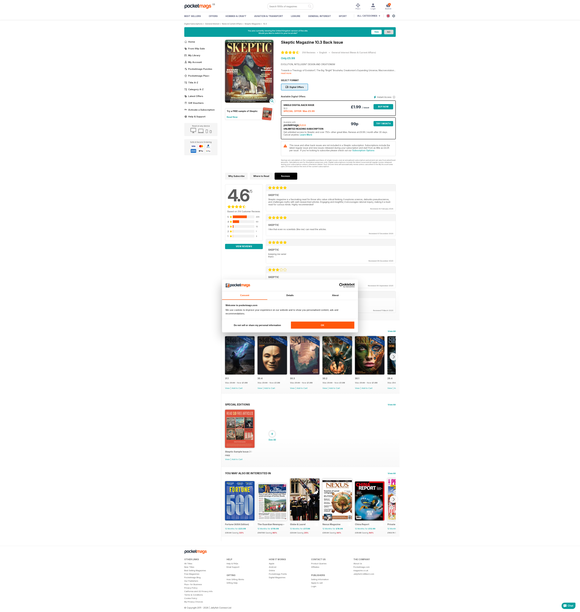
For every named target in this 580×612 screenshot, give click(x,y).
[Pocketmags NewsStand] (199, 6)
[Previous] (227, 356)
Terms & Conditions (193, 595)
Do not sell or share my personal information (257, 325)
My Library (194, 55)
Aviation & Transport (268, 16)
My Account (195, 62)
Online (272, 570)
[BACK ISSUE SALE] (240, 373)
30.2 (324, 378)
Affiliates (315, 567)
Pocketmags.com (361, 567)
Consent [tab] (244, 295)
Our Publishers (191, 581)
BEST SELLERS (192, 16)
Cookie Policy (190, 598)
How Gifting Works (235, 579)
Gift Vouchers (196, 103)
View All (392, 331)
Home (191, 41)
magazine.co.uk (360, 570)
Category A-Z (196, 89)
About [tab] (335, 295)
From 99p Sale (196, 48)
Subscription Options (363, 150)
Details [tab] (290, 295)
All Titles (188, 563)
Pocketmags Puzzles (200, 69)
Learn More (306, 134)
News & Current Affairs (232, 24)
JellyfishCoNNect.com (363, 574)
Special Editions (237, 404)
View (227, 388)
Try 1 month (383, 123)
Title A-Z (193, 82)
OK (322, 325)
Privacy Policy (190, 588)
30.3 (292, 378)
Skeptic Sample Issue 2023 (239, 451)
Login (313, 586)
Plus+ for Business (193, 584)
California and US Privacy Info (198, 591)
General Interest (319, 16)
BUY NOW (383, 106)
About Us (357, 563)
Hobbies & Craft (236, 16)
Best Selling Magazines (195, 570)
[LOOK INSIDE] (249, 101)
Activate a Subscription (201, 109)
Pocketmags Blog (192, 577)
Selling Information (320, 579)
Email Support (233, 567)
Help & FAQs (232, 563)
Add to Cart (237, 388)
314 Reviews (308, 52)
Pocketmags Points (278, 574)
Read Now (232, 117)
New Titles (189, 567)
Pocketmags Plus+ (198, 75)
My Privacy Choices (193, 602)
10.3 (265, 24)
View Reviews (244, 246)
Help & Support (196, 116)
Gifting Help (232, 583)
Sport (343, 16)
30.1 (357, 378)
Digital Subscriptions (193, 24)
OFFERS (213, 16)
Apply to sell (317, 583)
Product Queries (319, 563)
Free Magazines (191, 574)
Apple (271, 563)
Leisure (295, 16)
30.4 (260, 378)
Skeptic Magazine (253, 24)
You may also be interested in (248, 473)
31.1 (227, 378)
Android (272, 567)
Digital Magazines (277, 577)
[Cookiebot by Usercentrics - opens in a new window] (341, 285)
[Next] (393, 356)
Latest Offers (195, 96)
